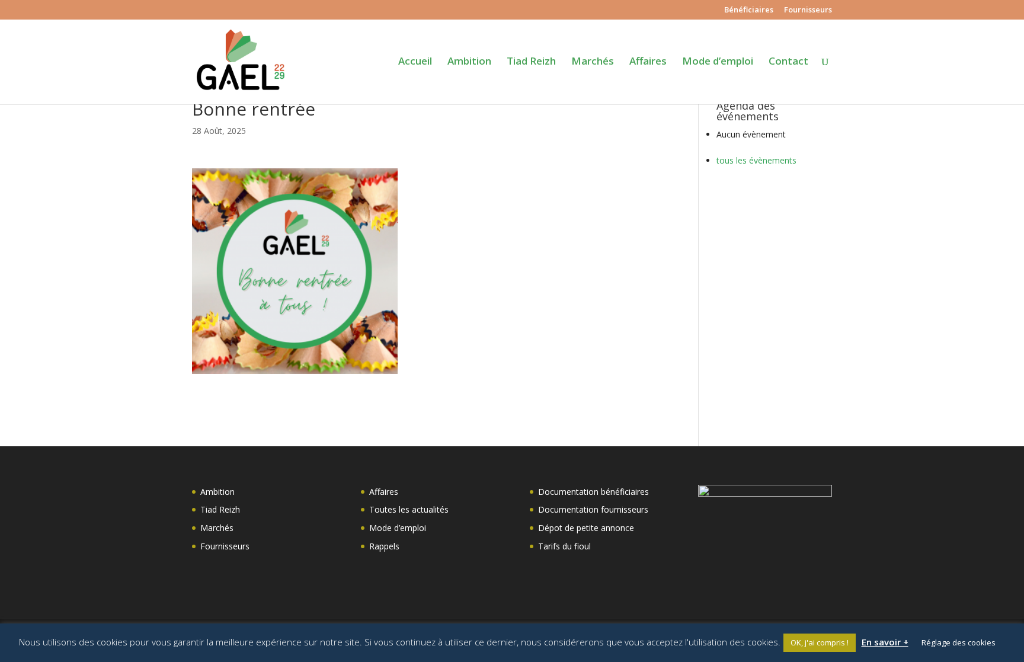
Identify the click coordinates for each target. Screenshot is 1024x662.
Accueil (415, 62)
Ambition (469, 62)
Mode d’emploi (717, 62)
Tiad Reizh (531, 62)
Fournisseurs (808, 10)
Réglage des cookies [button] (958, 642)
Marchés (592, 62)
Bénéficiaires (748, 10)
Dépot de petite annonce (586, 527)
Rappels (384, 546)
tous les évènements (756, 160)
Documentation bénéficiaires (593, 491)
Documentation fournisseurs (593, 509)
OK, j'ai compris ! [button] (820, 642)
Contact (788, 62)
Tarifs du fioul (564, 546)
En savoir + (885, 642)
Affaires (648, 62)
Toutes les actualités (409, 509)
